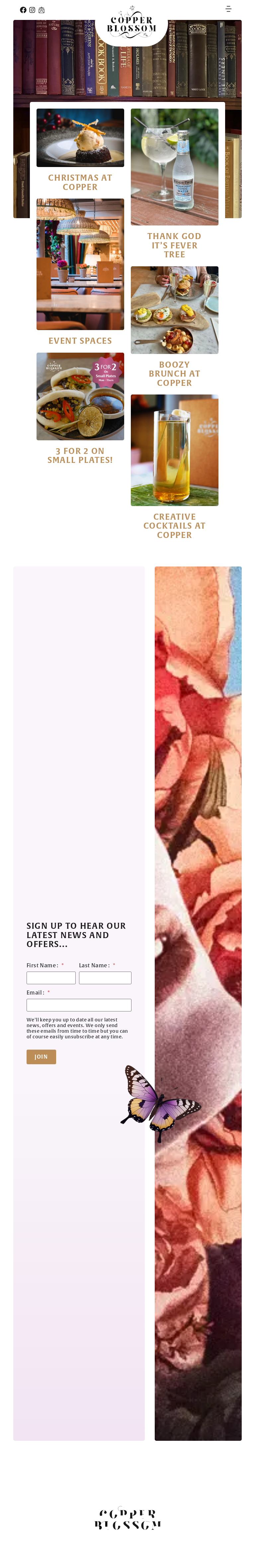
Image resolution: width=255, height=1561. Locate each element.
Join (41, 1056)
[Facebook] (23, 10)
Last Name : (97, 966)
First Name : (45, 966)
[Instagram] (32, 10)
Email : (38, 993)
